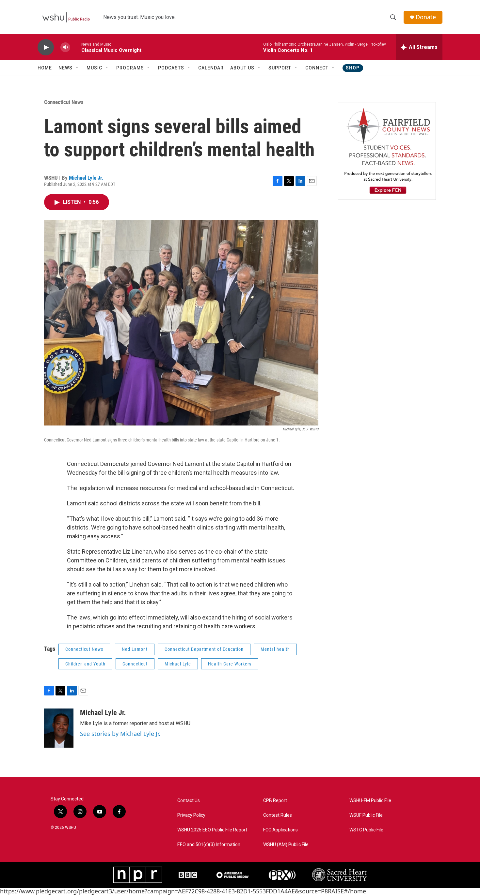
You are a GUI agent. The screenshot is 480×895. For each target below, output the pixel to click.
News (65, 67)
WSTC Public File (366, 830)
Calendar (211, 67)
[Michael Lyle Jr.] (58, 728)
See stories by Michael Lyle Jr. (120, 734)
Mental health (275, 649)
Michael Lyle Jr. (86, 177)
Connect (316, 67)
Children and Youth (85, 663)
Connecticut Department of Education (204, 649)
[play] (45, 47)
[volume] (65, 47)
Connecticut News (64, 102)
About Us (242, 67)
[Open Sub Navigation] (77, 67)
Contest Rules (277, 815)
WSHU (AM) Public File (286, 844)
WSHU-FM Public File (370, 800)
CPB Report (275, 800)
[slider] (76, 47)
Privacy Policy (191, 815)
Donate (426, 17)
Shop (353, 67)
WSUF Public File (366, 815)
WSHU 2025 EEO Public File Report (212, 830)
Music (94, 67)
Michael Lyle (178, 663)
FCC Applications (280, 830)
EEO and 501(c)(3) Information (208, 844)
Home (45, 67)
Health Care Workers (229, 663)
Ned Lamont (135, 649)
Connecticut (135, 663)
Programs (130, 67)
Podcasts (171, 67)
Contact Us (188, 800)
